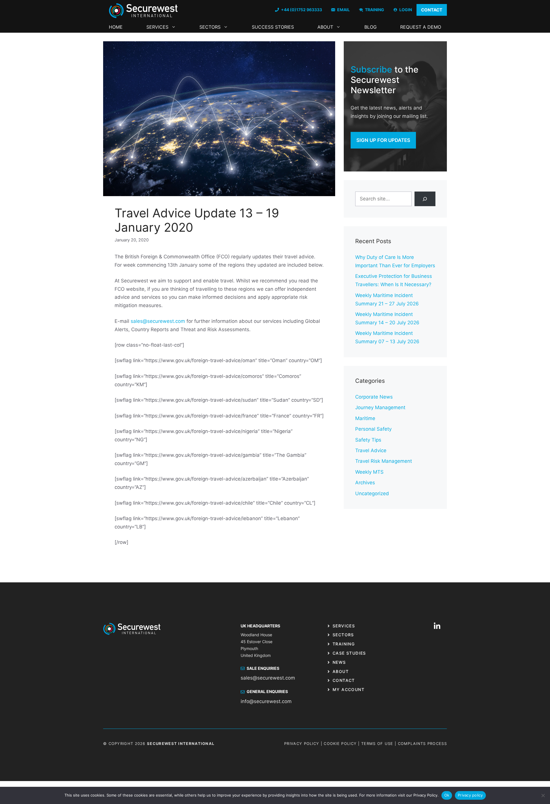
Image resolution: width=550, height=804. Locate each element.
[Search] (425, 199)
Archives (365, 482)
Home (116, 27)
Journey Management (380, 407)
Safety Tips (368, 440)
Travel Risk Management (383, 461)
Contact (344, 680)
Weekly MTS (369, 472)
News (339, 662)
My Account (348, 689)
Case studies (349, 653)
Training (344, 643)
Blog (370, 27)
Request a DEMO (420, 27)
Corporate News (374, 397)
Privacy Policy (301, 743)
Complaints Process (422, 743)
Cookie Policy (340, 743)
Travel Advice (370, 450)
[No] (543, 795)
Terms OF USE (377, 743)
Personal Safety (373, 429)
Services (157, 27)
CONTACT (431, 10)
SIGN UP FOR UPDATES (383, 140)
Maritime (365, 418)
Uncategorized (372, 493)
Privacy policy (470, 795)
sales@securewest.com (158, 321)
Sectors (210, 27)
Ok (446, 795)
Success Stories (273, 27)
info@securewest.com (266, 701)
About (325, 27)
